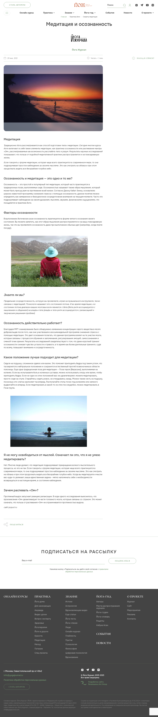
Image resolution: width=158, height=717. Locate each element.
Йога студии (102, 612)
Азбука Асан (102, 625)
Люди (68, 627)
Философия (71, 648)
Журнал (131, 601)
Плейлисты (70, 636)
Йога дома (40, 601)
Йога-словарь (103, 616)
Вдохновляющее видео (76, 610)
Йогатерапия (41, 627)
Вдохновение (71, 657)
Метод (38, 644)
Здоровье (39, 623)
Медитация (40, 640)
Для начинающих (43, 606)
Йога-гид (88, 13)
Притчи (68, 640)
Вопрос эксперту (43, 619)
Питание (39, 648)
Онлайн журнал (72, 631)
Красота (38, 636)
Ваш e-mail (27, 560)
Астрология (71, 606)
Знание (68, 13)
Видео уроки (41, 614)
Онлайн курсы (27, 13)
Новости (128, 13)
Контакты (131, 619)
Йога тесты (70, 619)
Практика (48, 13)
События (110, 13)
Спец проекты (41, 653)
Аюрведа (39, 610)
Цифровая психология (76, 653)
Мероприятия (133, 610)
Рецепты (100, 621)
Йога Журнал (79, 49)
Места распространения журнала (108, 607)
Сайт (129, 606)
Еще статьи (70, 614)
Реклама (131, 614)
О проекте (147, 13)
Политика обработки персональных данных (25, 680)
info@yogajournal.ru (13, 675)
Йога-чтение (71, 623)
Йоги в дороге (41, 631)
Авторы (99, 601)
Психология (71, 644)
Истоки (68, 601)
